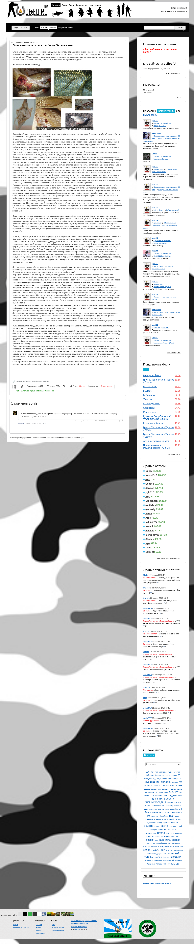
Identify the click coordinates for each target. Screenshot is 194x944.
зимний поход (167, 806)
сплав (146, 849)
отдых (157, 826)
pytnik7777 (151, 522)
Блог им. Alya (158, 169)
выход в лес (156, 789)
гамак (161, 792)
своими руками (174, 843)
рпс (156, 840)
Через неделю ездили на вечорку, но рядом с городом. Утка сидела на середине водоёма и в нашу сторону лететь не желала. (161, 273)
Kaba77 (149, 547)
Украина (176, 856)
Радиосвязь (169, 836)
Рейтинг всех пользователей (169, 559)
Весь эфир (171, 353)
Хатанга (159, 864)
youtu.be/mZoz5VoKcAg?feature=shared (158, 289)
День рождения (170, 795)
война (164, 779)
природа (150, 836)
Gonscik (149, 484)
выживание (152, 781)
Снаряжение (158, 284)
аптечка (177, 772)
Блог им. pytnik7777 (151, 721)
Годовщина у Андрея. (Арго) (164, 343)
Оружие (156, 297)
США (163, 850)
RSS (179, 98)
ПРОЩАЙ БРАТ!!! (160, 126)
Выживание (151, 85)
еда (179, 802)
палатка (172, 826)
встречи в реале (175, 779)
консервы (153, 809)
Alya (147, 496)
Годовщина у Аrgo (160, 243)
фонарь (178, 860)
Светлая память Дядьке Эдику (155, 259)
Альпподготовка (151, 403)
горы (166, 792)
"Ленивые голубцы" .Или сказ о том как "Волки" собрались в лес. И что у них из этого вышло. (161, 733)
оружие (148, 825)
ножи (177, 816)
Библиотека (149, 395)
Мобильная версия (79, 927)
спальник (179, 847)
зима (148, 805)
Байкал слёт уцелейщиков (166, 775)
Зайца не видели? (172, 210)
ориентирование (170, 822)
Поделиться (106, 386)
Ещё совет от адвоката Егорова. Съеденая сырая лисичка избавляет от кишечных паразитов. (160, 176)
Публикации (150, 115)
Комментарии (166, 111)
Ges (147, 479)
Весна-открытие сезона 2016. (155, 713)
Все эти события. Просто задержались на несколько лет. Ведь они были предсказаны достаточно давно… (160, 146)
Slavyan (149, 488)
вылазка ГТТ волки (160, 785)
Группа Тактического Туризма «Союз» (158, 654)
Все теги (149, 755)
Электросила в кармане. (162, 287)
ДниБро (170, 802)
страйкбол (156, 850)
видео (148, 778)
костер (161, 809)
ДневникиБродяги (155, 802)
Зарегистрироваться (178, 11)
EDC (148, 772)
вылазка (166, 781)
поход (161, 832)
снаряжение (166, 846)
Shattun (149, 539)
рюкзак (176, 839)
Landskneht (151, 501)
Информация (94, 5)
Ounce (149, 471)
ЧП (164, 864)
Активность (81, 5)
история (177, 806)
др (175, 802)
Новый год (164, 816)
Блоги (64, 5)
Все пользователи (173, 74)
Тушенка (166, 857)
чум (168, 864)
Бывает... (165, 327)
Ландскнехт (151, 812)
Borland (146, 652)
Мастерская (149, 412)
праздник (177, 833)
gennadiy (150, 509)
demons (149, 530)
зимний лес (156, 806)
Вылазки (157, 327)
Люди (71, 5)
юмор (175, 863)
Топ (146, 369)
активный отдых (165, 772)
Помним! (146, 162)
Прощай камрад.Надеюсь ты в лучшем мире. (161, 128)
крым (167, 809)
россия (150, 839)
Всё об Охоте (158, 210)
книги (146, 809)
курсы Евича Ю (176, 809)
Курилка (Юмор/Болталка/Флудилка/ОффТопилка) (156, 417)
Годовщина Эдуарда (161, 159)
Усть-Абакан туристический (163, 860)
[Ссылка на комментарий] (45, 423)
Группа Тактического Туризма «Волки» (158, 621)
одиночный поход (154, 823)
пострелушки (150, 833)
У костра (147, 399)
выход (147, 789)
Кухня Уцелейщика (153, 423)
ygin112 (149, 492)
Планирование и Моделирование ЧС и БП (156, 446)
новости (154, 816)
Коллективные (48, 27)
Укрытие (147, 860)
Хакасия (151, 864)
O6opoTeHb (49, 391)
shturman (40, 391)
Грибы (171, 792)
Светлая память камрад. (153, 246)
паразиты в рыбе (29, 381)
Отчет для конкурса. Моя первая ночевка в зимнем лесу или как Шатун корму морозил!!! (161, 580)
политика (170, 829)
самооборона (161, 843)
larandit (149, 526)
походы (169, 833)
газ (156, 792)
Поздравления (156, 829)
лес (161, 812)
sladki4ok (150, 505)
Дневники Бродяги (163, 798)
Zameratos (25, 391)
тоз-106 (158, 857)
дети (180, 796)
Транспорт (157, 223)
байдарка (149, 775)
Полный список (174, 454)
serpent (149, 552)
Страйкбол (149, 408)
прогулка (159, 837)
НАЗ (148, 816)
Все (36, 27)
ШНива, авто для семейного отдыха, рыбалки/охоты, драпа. (160, 225)
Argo (148, 518)
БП (179, 775)
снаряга (154, 847)
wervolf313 (151, 475)
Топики (56, 5)
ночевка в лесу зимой (164, 819)
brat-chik (146, 588)
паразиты (19, 381)
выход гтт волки (169, 789)
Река (177, 837)
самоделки (150, 843)
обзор (178, 819)
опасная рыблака (42, 381)
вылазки (176, 785)
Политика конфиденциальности (84, 921)
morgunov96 (152, 535)
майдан (168, 813)
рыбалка (165, 839)
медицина (177, 812)
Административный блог (162, 123)
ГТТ (176, 792)
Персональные (65, 27)
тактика (169, 850)
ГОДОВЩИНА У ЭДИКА (162, 256)
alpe (147, 543)
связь (146, 846)
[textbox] (163, 764)
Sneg (145, 698)
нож (171, 815)
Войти (163, 11)
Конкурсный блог (152, 375)
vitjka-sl (33, 391)
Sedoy (148, 513)
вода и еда (157, 779)
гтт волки (156, 795)
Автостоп (154, 772)
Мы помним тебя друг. (152, 345)
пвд (179, 825)
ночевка (149, 819)
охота (164, 825)
